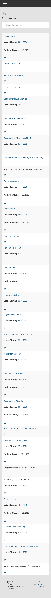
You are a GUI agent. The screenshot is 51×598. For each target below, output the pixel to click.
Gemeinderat (9, 208)
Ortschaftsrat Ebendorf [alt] (16, 118)
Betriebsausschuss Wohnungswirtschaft (21, 546)
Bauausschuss (10, 36)
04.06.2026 (22, 379)
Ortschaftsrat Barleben (14, 373)
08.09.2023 (22, 301)
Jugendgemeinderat (12, 314)
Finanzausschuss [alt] (13, 75)
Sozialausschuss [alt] (13, 87)
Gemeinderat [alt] (11, 236)
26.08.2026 (24, 415)
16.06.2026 (22, 273)
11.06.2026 (22, 187)
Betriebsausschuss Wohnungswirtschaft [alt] (23, 157)
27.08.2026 (24, 387)
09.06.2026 (22, 42)
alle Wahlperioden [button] (13, 25)
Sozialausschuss (11, 499)
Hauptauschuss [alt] (13, 248)
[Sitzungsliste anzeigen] (5, 58)
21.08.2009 (22, 253)
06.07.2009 (22, 124)
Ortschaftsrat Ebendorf (14, 401)
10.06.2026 (22, 505)
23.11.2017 (22, 485)
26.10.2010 (22, 320)
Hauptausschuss (11, 267)
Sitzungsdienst (39, 585)
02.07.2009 (22, 104)
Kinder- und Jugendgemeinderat (18, 334)
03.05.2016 (22, 340)
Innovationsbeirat (11, 295)
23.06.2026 (22, 214)
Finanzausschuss (11, 181)
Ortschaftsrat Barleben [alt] (16, 99)
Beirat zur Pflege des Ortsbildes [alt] (20, 428)
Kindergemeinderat (12, 354)
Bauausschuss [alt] (12, 63)
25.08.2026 (22, 446)
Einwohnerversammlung (14, 526)
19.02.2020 (22, 552)
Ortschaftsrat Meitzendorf (15, 440)
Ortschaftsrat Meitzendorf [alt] (17, 138)
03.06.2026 (22, 407)
